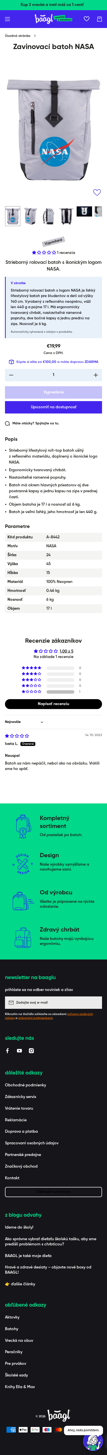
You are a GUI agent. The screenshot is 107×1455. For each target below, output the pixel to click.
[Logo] (53, 19)
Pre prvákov (15, 1364)
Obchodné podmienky (25, 1085)
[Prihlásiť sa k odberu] (96, 1002)
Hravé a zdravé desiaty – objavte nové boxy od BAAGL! (48, 1270)
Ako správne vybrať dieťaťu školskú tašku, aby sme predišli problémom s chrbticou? (50, 1241)
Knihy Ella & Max (20, 1387)
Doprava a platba (21, 1132)
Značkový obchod (21, 1167)
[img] (17, 736)
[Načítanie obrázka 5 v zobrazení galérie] (84, 211)
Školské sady (16, 1375)
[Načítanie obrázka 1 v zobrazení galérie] (12, 216)
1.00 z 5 (66, 652)
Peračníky (13, 1352)
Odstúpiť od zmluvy (54, 1192)
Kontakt (12, 1178)
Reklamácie (16, 1120)
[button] (99, 19)
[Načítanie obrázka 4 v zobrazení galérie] (66, 216)
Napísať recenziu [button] (53, 704)
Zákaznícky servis (20, 1097)
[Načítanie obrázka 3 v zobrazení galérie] (48, 216)
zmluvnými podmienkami (35, 1018)
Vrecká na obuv (19, 1341)
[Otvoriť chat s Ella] (93, 1441)
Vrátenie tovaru (19, 1109)
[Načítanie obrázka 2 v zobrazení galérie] (30, 216)
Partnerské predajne (23, 1155)
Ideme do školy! (19, 1228)
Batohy (11, 1329)
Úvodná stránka (17, 36)
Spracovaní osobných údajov (31, 1143)
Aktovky (12, 1317)
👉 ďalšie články (20, 1284)
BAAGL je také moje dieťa (28, 1256)
